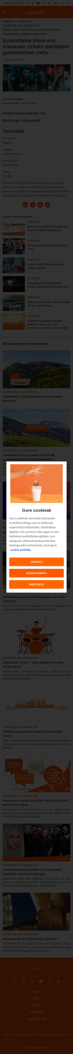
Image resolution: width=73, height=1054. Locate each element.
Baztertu (36, 584)
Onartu (36, 561)
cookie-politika (20, 549)
